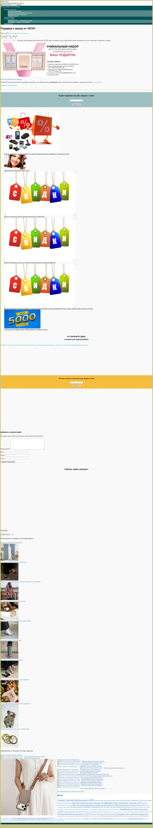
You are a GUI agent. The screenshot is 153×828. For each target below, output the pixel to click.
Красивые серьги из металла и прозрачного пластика (93, 774)
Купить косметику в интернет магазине (36, 345)
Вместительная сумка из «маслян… (92, 785)
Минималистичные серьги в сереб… (91, 766)
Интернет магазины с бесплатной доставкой (90, 809)
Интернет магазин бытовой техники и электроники (93, 805)
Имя (2, 452)
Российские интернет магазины (78, 345)
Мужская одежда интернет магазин (132, 814)
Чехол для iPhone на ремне (32, 758)
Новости (97, 816)
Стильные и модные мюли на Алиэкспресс (14, 562)
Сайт (2, 458)
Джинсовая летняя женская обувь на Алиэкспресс (16, 621)
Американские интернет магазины (106, 800)
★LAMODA (24, 820)
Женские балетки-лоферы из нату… (93, 763)
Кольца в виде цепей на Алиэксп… (92, 780)
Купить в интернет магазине (74, 811)
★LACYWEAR (14, 820)
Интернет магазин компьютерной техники (119, 807)
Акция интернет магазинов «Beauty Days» (17, 170)
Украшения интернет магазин (121, 818)
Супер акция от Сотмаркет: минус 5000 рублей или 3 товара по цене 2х (26, 329)
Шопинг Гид (4, 1)
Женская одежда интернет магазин (123, 802)
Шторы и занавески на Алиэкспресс (12, 542)
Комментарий (5, 449)
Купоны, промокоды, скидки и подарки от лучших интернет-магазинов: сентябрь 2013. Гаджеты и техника (36, 154)
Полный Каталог (13, 16)
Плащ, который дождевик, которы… (12, 755)
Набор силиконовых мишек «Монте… (93, 761)
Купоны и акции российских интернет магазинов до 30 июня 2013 (24, 216)
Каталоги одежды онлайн (112, 809)
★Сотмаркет (60, 820)
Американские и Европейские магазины (20, 12)
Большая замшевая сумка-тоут (89, 772)
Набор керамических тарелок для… (114, 768)
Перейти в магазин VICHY (9, 85)
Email (3, 455)
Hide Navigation (15, 6)
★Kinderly (145, 818)
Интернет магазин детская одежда (129, 805)
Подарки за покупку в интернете (58, 345)
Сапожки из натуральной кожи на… (102, 776)
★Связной (52, 820)
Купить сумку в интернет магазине (140, 811)
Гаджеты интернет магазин (129, 800)
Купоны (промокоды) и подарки (18, 33)
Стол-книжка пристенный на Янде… (92, 777)
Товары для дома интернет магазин (98, 818)
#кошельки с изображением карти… (91, 782)
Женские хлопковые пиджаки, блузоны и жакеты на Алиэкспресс (21, 581)
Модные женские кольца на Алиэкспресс (13, 601)
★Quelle (40, 820)
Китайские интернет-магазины (17, 14)
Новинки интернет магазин (84, 816)
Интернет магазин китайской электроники (86, 807)
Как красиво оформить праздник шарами (92, 788)
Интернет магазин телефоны (68, 809)
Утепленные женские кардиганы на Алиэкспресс (16, 703)
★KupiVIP (4, 820)
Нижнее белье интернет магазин (66, 816)
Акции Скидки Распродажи (15, 345)
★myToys (33, 820)
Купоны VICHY (97, 82)
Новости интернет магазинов (111, 816)
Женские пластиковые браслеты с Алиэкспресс (15, 729)
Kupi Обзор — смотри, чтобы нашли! (19, 22)
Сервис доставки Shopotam (60, 818)
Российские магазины (14, 11)
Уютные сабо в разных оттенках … (90, 771)
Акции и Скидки (9, 17)
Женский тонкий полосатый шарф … (92, 784)
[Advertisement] (54, 361)
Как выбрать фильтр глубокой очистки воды (70, 791)
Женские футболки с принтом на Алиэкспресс (15, 679)
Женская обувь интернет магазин (88, 803)
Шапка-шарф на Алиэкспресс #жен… (92, 779)
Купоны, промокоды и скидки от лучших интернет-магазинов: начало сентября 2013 (30, 262)
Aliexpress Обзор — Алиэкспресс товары (20, 20)
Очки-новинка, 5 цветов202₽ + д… (91, 764)
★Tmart (46, 820)
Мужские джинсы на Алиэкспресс (11, 640)
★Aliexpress (135, 818)
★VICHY (3, 345)
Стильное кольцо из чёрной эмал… (91, 769)
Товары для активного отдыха (75, 818)
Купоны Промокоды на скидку (73, 814)
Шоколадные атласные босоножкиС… (69, 759)
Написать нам (8, 24)
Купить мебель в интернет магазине (120, 811)
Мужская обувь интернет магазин (103, 814)
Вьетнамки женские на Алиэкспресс (12, 660)
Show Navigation (6, 6)
